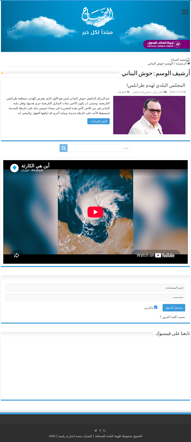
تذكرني (149, 307)
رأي (155, 92)
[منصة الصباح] (95, 26)
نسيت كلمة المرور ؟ (172, 317)
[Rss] (104, 430)
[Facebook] (100, 430)
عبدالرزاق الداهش (142, 92)
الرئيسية (181, 63)
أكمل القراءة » (98, 121)
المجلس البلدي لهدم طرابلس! (156, 85)
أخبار (161, 92)
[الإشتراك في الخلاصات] (2, 73)
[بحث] (64, 148)
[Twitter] (96, 430)
